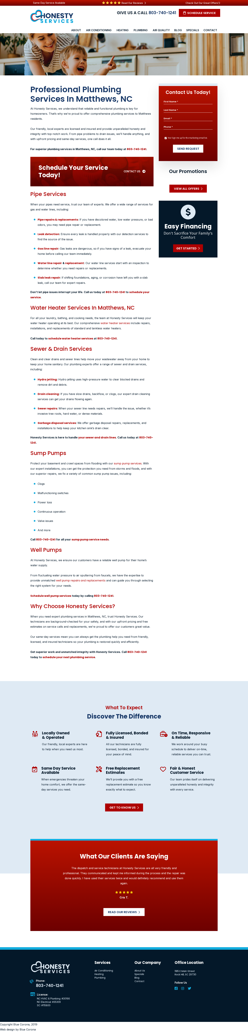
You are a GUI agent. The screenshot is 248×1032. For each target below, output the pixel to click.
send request (188, 149)
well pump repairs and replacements (80, 580)
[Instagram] (183, 988)
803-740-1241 (162, 13)
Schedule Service (201, 13)
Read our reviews (122, 912)
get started (186, 248)
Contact (139, 981)
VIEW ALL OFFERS (186, 189)
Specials (139, 974)
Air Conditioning (103, 970)
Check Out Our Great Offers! (202, 3)
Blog (136, 977)
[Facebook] (176, 988)
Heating (99, 974)
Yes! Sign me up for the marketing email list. (188, 138)
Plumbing (99, 977)
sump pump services (128, 463)
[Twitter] (189, 988)
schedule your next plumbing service (69, 657)
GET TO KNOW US (122, 807)
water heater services (115, 323)
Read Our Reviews (132, 3)
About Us (139, 970)
